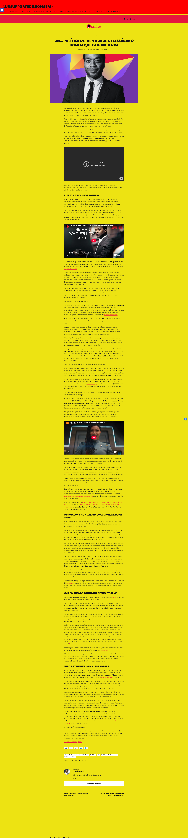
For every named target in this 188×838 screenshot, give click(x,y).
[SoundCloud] (137, 19)
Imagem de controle (84, 754)
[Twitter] (127, 19)
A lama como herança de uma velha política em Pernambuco (112, 794)
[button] (2, 10)
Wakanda (73, 756)
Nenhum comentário (93, 49)
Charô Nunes (81, 49)
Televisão (102, 35)
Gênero (75, 754)
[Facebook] (124, 19)
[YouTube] (134, 19)
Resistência (96, 35)
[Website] (73, 778)
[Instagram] (131, 19)
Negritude (93, 754)
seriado (103, 754)
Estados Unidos (68, 754)
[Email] (79, 760)
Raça (98, 754)
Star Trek (115, 754)
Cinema (85, 35)
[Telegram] (82, 760)
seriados (109, 754)
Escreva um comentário (94, 783)
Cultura (89, 35)
